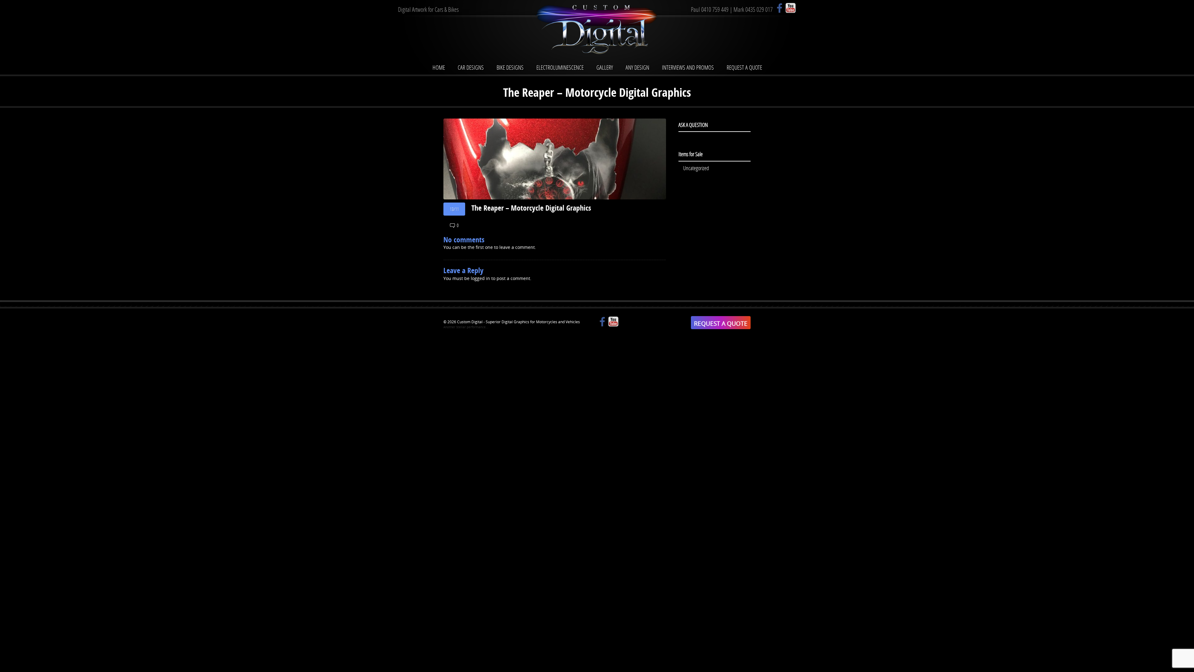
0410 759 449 (715, 9)
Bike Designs (510, 67)
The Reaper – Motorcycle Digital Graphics (531, 208)
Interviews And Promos (688, 67)
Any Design (637, 67)
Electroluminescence (560, 67)
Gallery (604, 67)
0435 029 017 (759, 9)
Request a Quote (744, 67)
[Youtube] (790, 7)
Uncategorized (696, 168)
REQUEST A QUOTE (720, 323)
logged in (480, 278)
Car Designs (471, 67)
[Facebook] (779, 7)
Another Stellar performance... (465, 327)
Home (439, 67)
